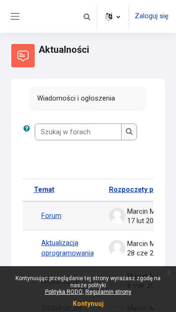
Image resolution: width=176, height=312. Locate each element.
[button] (87, 16)
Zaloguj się (151, 16)
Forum (51, 215)
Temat (44, 189)
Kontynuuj (88, 303)
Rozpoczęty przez (138, 189)
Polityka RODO (64, 292)
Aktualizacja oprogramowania (67, 248)
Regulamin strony (108, 292)
